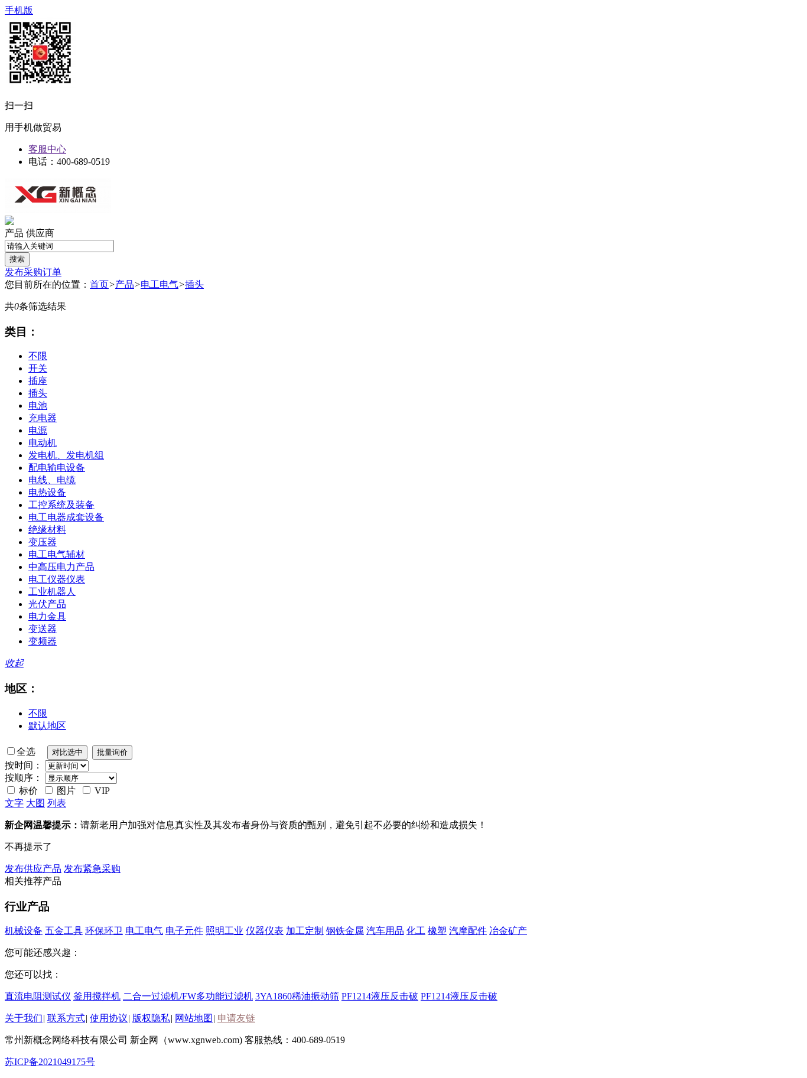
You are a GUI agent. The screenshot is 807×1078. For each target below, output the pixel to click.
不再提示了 (28, 847)
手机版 (19, 10)
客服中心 (47, 149)
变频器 (42, 641)
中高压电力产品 (61, 567)
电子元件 (184, 931)
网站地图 (194, 1018)
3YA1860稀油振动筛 (297, 996)
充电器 (42, 418)
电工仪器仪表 (56, 579)
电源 (37, 430)
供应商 (40, 233)
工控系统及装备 (61, 505)
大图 (35, 803)
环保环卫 (104, 931)
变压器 (42, 542)
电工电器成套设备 (66, 517)
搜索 (17, 259)
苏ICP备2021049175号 (50, 1062)
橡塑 (437, 931)
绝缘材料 (47, 530)
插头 (194, 284)
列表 (56, 803)
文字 (14, 803)
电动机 (42, 443)
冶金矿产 (508, 931)
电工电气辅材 (56, 554)
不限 (37, 356)
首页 (99, 284)
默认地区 (47, 726)
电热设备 (47, 492)
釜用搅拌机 (97, 996)
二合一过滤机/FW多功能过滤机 (188, 996)
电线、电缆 (52, 480)
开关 (37, 368)
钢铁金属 (345, 931)
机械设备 (24, 931)
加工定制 (305, 931)
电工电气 (159, 284)
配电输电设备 (56, 468)
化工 (415, 931)
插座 (37, 381)
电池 (37, 405)
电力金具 (47, 616)
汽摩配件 (468, 931)
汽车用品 (385, 931)
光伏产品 (47, 604)
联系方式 (66, 1018)
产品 (14, 233)
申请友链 (236, 1018)
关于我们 (24, 1018)
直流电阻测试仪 (38, 996)
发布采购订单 (33, 272)
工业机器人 (52, 592)
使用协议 (109, 1018)
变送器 (42, 629)
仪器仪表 (265, 931)
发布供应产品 (33, 869)
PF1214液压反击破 (379, 996)
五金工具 (64, 931)
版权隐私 (151, 1018)
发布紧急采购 (92, 869)
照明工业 (224, 931)
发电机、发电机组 (66, 455)
